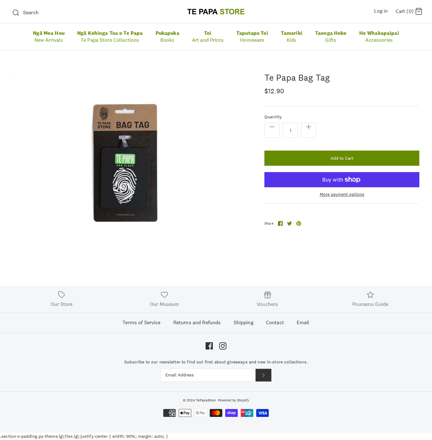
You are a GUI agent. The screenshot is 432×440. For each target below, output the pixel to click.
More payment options (342, 194)
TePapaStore (206, 400)
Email (303, 322)
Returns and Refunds (197, 322)
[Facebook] (209, 346)
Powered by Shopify (234, 400)
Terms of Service (141, 322)
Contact (275, 322)
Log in (381, 11)
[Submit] (263, 375)
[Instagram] (222, 346)
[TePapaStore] (216, 11)
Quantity (273, 117)
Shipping (243, 322)
